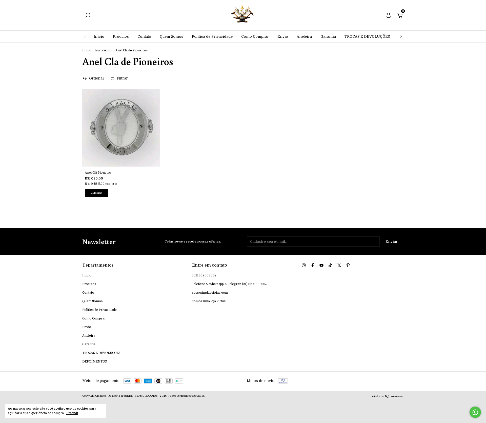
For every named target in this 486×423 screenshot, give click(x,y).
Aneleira (304, 36)
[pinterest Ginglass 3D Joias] (348, 265)
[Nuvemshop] (388, 397)
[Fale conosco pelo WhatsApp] (475, 412)
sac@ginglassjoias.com (210, 292)
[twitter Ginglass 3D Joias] (339, 265)
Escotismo (103, 50)
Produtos (121, 36)
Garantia (328, 36)
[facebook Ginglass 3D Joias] (313, 265)
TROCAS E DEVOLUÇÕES (367, 36)
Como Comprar (255, 36)
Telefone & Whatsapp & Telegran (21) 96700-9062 (230, 284)
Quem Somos (171, 36)
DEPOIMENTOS (94, 361)
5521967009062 (204, 275)
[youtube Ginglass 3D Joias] (321, 265)
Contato (144, 36)
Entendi (72, 413)
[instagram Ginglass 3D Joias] (304, 265)
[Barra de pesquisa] (87, 16)
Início (99, 36)
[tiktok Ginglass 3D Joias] (330, 265)
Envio (282, 36)
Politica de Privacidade (212, 36)
